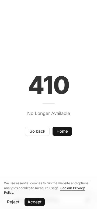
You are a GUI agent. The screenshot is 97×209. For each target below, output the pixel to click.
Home (62, 131)
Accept (34, 201)
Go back (37, 131)
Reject (13, 201)
